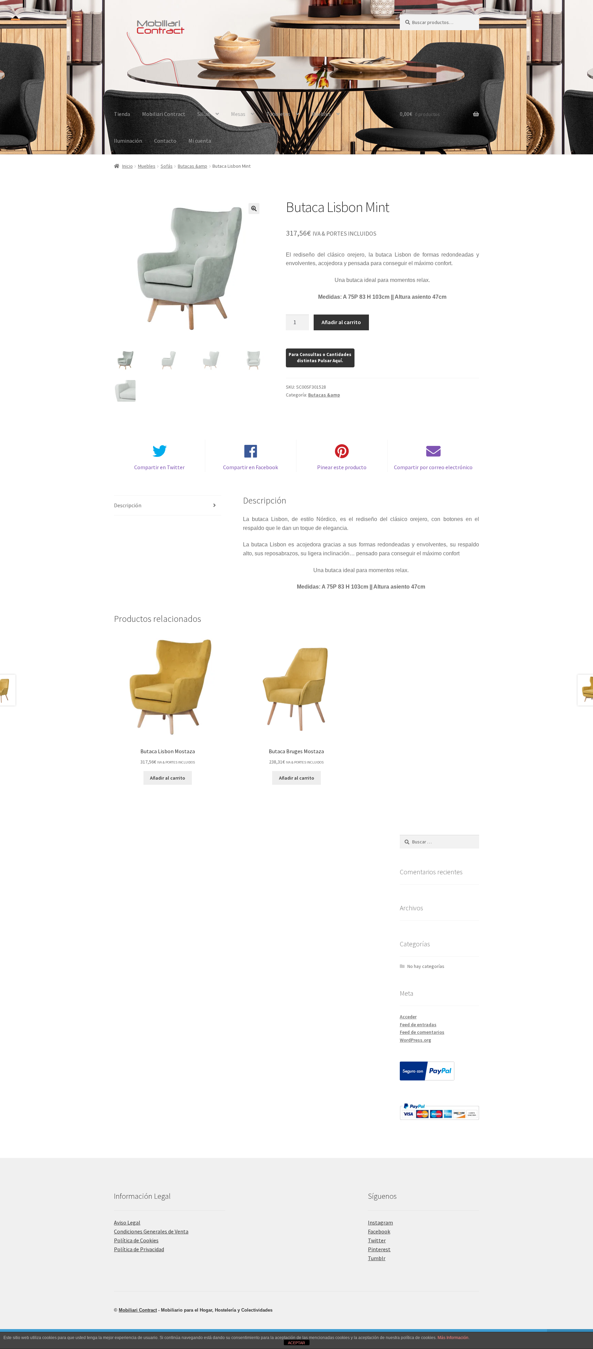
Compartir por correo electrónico (433, 467)
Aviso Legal (127, 1222)
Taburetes (278, 113)
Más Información (453, 1337)
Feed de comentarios (422, 1032)
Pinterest (379, 1249)
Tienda (122, 113)
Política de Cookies (136, 1240)
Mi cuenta (199, 140)
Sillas (203, 113)
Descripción (127, 505)
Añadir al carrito (341, 322)
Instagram (380, 1222)
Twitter (377, 1240)
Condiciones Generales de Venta (151, 1231)
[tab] (167, 506)
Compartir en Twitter (159, 467)
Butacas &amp (192, 166)
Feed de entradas (418, 1024)
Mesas (238, 113)
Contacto (165, 140)
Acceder (408, 1017)
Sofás (167, 166)
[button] (253, 208)
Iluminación (128, 140)
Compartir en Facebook (250, 467)
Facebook (379, 1231)
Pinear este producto (342, 467)
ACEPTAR (296, 1343)
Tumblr (376, 1258)
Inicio (127, 166)
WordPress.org (415, 1040)
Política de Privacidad (139, 1249)
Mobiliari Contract (163, 113)
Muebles (321, 113)
